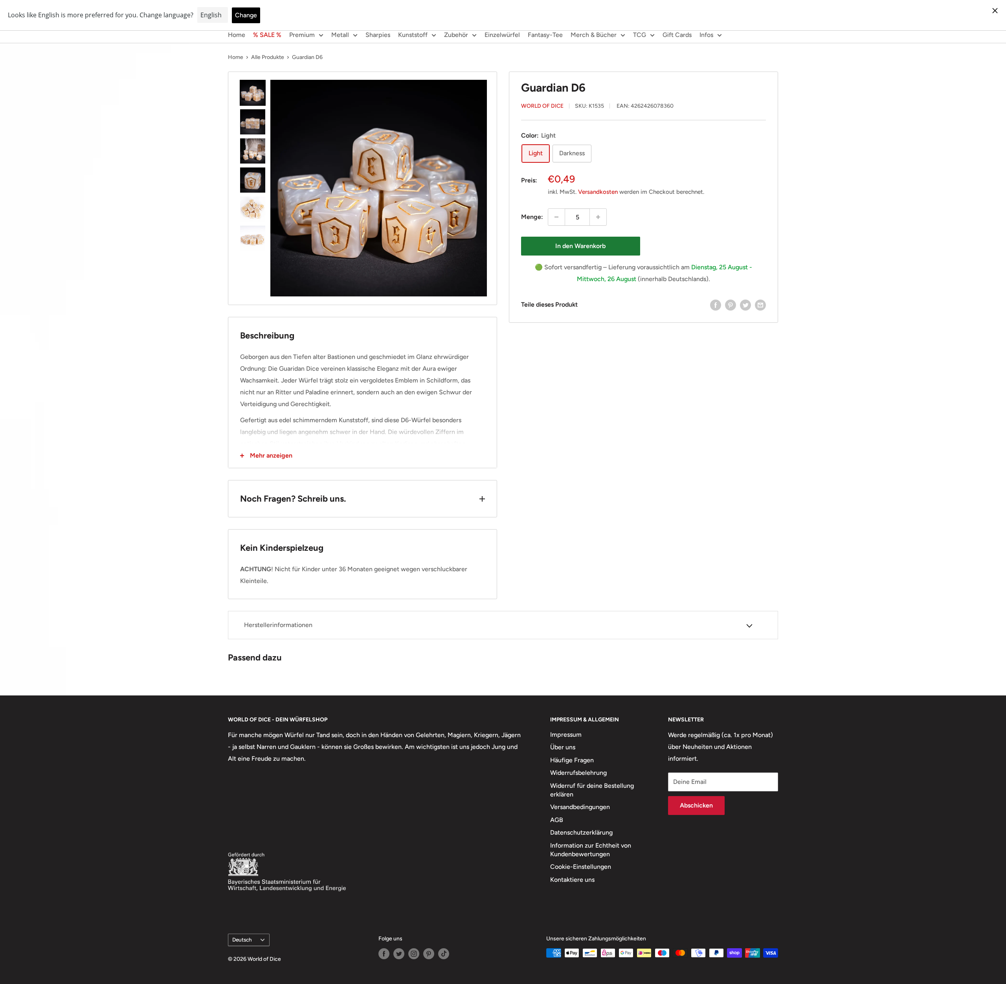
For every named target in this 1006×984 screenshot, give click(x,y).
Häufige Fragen (572, 760)
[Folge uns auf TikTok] (443, 953)
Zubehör (456, 35)
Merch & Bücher (594, 35)
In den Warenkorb (580, 246)
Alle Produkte (267, 57)
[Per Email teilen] (760, 305)
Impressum (566, 734)
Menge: (532, 217)
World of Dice (542, 106)
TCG (639, 35)
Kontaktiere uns (572, 879)
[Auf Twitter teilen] (745, 305)
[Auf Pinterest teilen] (730, 305)
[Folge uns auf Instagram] (413, 953)
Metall (340, 35)
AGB (556, 820)
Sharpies (377, 35)
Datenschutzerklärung (581, 832)
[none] (253, 93)
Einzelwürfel (502, 35)
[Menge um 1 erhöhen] (598, 217)
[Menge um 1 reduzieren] (556, 217)
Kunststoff (413, 35)
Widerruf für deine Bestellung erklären (592, 790)
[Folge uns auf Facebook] (383, 953)
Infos (706, 35)
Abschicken (696, 805)
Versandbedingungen (580, 807)
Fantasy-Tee (545, 35)
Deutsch (242, 939)
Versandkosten (598, 191)
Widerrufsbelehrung (578, 772)
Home (236, 35)
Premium (302, 35)
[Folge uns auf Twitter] (398, 953)
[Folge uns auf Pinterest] (428, 953)
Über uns (562, 747)
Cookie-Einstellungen (580, 866)
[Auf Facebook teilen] (715, 305)
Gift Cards (677, 35)
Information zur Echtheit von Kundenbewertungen (590, 850)
